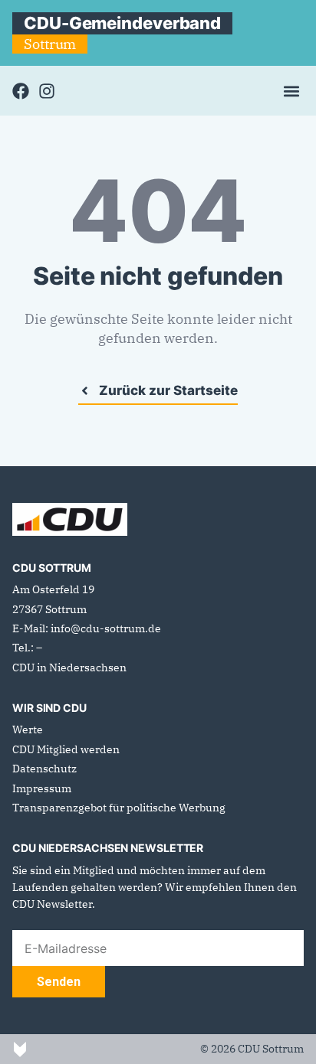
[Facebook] (20, 91)
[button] (291, 90)
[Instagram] (46, 91)
